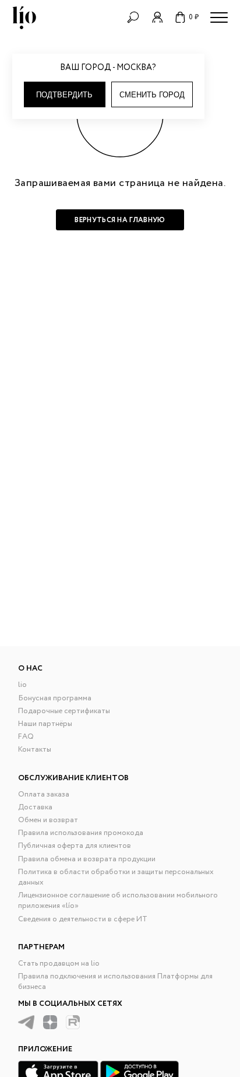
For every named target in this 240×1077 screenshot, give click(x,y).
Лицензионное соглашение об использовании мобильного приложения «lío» (118, 900)
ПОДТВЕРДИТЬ (64, 94)
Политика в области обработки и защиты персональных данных (116, 877)
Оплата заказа (43, 794)
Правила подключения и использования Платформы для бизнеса (115, 981)
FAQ (26, 736)
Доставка (35, 807)
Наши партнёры (45, 723)
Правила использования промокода (80, 833)
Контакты (34, 749)
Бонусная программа (54, 698)
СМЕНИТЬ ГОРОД (152, 94)
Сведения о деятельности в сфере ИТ (82, 919)
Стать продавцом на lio (59, 963)
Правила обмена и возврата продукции (87, 859)
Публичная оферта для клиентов (74, 845)
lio (22, 684)
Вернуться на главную (120, 220)
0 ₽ (194, 17)
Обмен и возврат (48, 820)
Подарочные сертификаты (64, 711)
